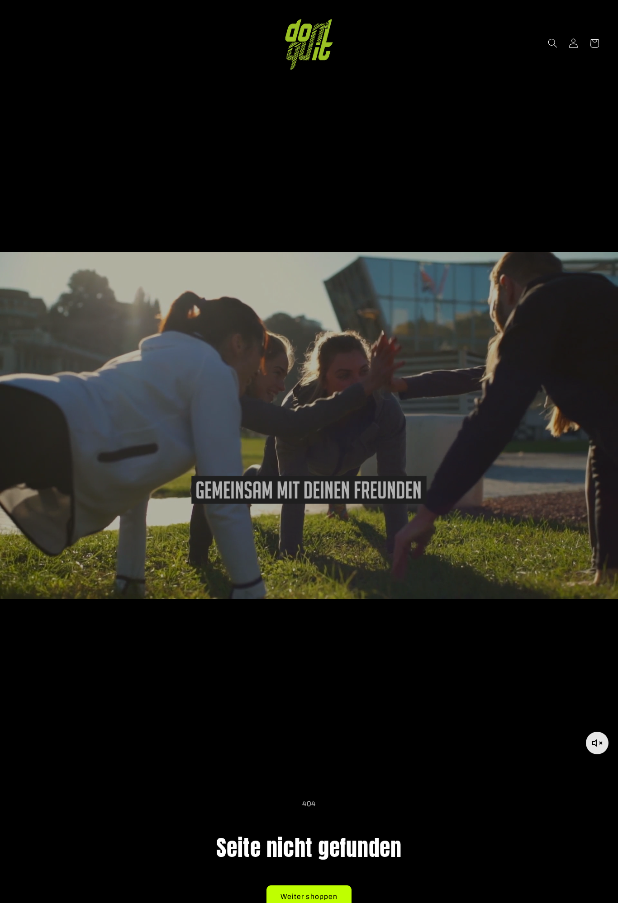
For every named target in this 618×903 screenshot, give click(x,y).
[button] (552, 43)
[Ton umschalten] (597, 743)
